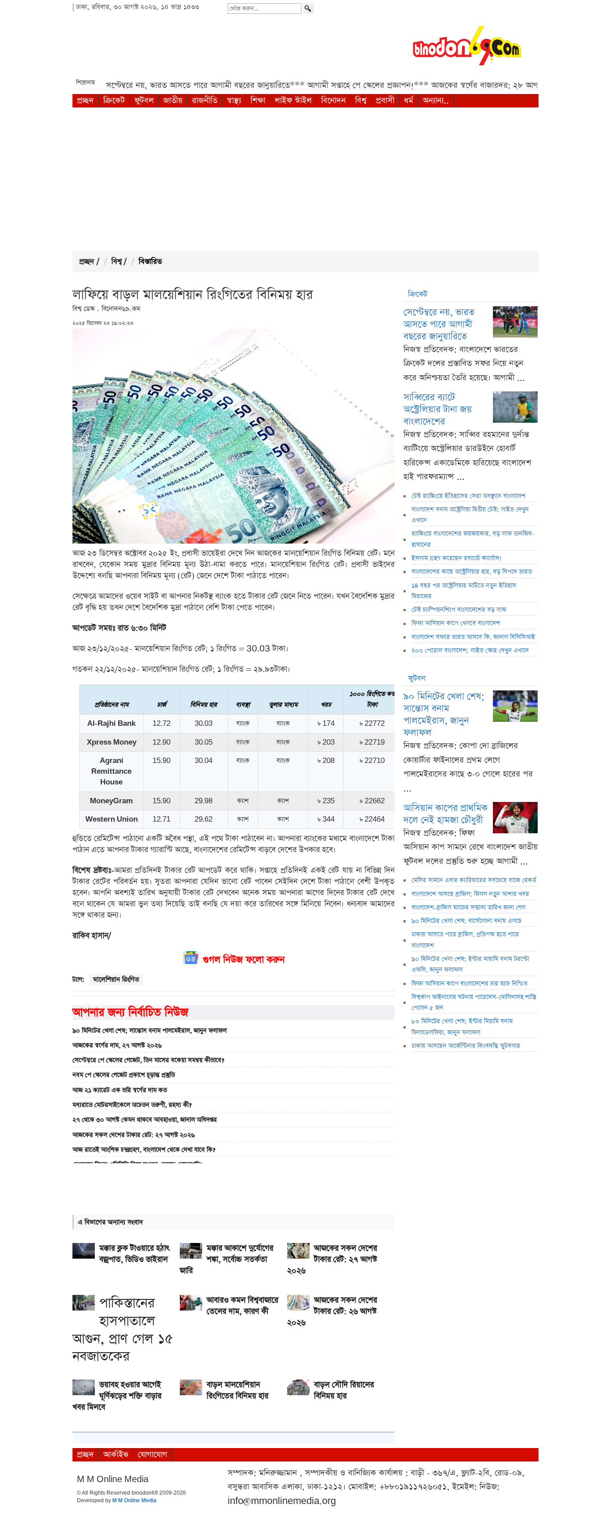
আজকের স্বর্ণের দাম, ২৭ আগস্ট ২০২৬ (116, 1045)
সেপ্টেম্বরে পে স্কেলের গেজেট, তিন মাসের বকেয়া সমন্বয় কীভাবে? (148, 1060)
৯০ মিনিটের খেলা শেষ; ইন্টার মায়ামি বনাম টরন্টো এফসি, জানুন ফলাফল (470, 964)
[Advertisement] (305, 179)
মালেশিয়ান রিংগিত (116, 979)
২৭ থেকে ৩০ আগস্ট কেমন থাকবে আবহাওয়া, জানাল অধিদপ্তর (144, 1119)
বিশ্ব (360, 100)
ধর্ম (408, 100)
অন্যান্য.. (436, 100)
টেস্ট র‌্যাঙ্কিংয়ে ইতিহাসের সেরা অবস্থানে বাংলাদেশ (469, 496)
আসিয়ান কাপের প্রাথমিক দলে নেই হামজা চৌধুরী (445, 814)
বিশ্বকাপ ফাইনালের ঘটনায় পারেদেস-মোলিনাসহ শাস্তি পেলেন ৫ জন (474, 1002)
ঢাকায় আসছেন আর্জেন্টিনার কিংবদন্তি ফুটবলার (466, 1045)
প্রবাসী (385, 100)
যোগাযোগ (152, 1454)
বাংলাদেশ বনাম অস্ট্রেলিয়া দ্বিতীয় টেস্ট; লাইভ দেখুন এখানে (470, 515)
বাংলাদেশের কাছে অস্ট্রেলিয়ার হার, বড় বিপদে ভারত (472, 571)
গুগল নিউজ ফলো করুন (243, 959)
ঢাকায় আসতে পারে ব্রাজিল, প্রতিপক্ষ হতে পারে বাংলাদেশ (465, 940)
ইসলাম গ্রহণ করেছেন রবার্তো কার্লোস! (457, 558)
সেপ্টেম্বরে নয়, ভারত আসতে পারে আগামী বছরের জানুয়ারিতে (439, 324)
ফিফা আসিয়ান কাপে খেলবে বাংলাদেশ (456, 623)
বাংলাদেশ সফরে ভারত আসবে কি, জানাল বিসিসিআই (473, 637)
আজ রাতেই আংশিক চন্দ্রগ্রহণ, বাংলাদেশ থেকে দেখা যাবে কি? (143, 1149)
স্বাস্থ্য (234, 100)
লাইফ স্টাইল (293, 100)
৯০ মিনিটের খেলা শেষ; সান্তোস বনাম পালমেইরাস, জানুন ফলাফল (149, 1030)
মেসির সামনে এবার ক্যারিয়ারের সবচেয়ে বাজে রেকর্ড (474, 880)
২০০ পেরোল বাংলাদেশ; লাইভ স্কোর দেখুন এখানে (470, 650)
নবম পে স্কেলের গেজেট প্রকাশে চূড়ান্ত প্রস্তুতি (123, 1075)
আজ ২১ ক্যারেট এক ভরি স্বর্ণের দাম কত (119, 1090)
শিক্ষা (257, 100)
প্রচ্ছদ (85, 100)
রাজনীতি (204, 100)
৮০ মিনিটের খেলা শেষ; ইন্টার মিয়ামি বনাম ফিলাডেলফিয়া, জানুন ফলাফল (462, 1027)
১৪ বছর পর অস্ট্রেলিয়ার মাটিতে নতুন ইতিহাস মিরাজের (464, 591)
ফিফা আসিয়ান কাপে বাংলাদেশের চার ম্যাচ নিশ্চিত (469, 983)
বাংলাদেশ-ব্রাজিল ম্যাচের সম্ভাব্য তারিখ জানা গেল (469, 907)
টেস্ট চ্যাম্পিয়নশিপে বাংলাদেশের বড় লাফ (459, 609)
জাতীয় (172, 100)
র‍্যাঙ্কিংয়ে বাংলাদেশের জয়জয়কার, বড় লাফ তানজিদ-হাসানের (473, 539)
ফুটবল (144, 100)
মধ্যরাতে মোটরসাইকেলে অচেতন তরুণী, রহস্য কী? (131, 1105)
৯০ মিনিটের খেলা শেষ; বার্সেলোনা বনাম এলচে (467, 921)
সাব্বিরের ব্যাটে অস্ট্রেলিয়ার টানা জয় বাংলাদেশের (437, 409)
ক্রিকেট (114, 100)
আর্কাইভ (115, 1454)
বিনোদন (333, 100)
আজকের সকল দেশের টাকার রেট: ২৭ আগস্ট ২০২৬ (133, 1135)
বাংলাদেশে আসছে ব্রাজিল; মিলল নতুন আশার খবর (470, 894)
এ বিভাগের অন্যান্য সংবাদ (110, 1222)
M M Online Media (134, 1501)
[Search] (308, 8)
